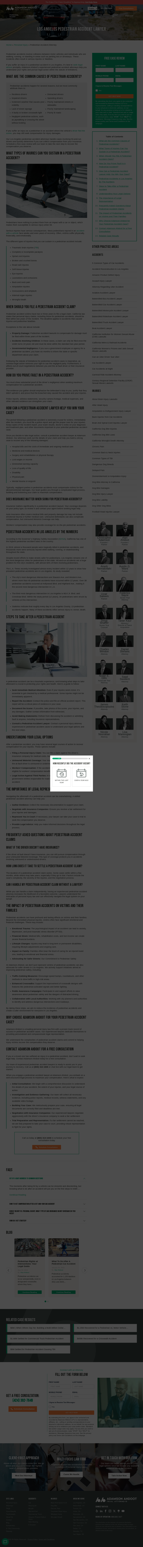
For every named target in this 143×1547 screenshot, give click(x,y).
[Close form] (89, 758)
